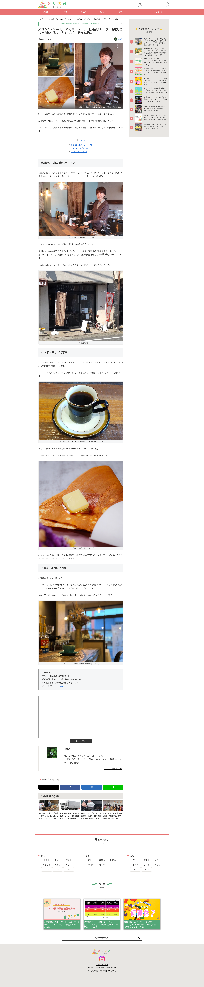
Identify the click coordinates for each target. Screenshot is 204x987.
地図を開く (81, 741)
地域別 (44, 780)
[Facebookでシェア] (70, 787)
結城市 (51, 780)
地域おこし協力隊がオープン (82, 145)
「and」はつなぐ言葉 (79, 152)
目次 (78, 140)
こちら (60, 686)
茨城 (56, 780)
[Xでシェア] (48, 787)
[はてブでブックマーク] (91, 787)
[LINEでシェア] (113, 787)
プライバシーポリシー (101, 967)
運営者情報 (113, 967)
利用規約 (90, 967)
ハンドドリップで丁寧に (80, 148)
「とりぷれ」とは (102, 965)
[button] (140, 4)
